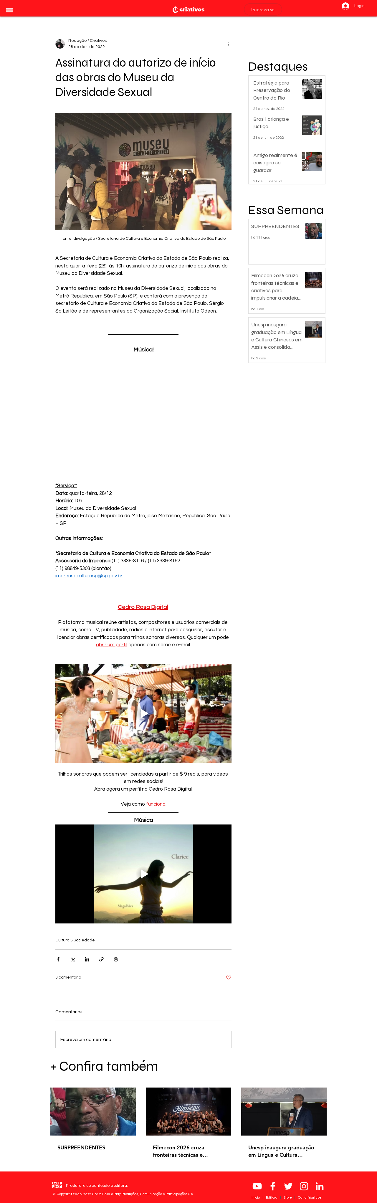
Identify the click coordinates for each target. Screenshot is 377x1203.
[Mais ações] (228, 43)
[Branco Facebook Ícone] (272, 1186)
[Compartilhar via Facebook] (58, 959)
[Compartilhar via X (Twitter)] (72, 959)
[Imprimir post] (116, 959)
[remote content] (143, 406)
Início (256, 1197)
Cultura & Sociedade (75, 940)
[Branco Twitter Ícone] (288, 1186)
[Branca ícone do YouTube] (257, 1186)
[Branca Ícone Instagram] (304, 1186)
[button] (9, 10)
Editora (272, 1197)
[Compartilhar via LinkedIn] (87, 959)
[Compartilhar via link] (101, 959)
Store (288, 1197)
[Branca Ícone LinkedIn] (319, 1186)
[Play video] (143, 713)
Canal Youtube (309, 1197)
